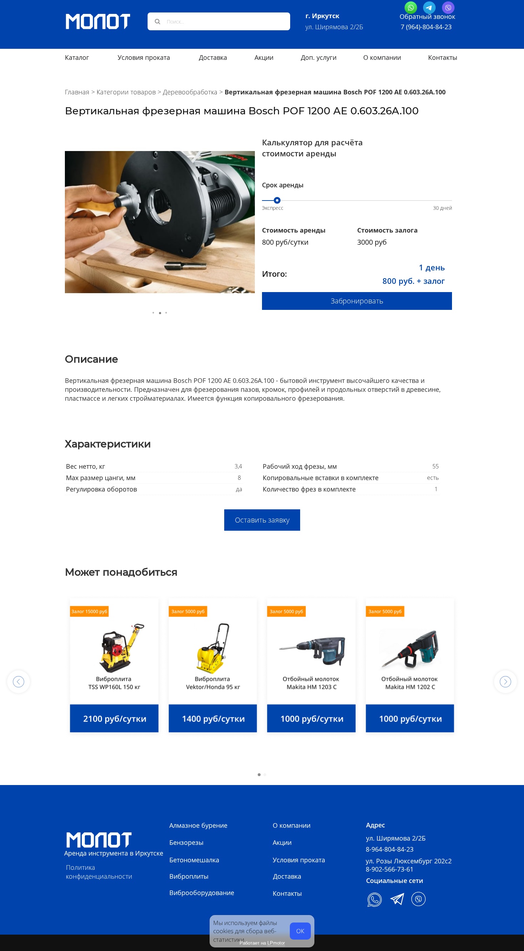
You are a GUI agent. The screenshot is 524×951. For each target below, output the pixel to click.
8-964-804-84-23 (389, 849)
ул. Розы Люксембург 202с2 (409, 861)
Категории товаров (126, 92)
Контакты (442, 57)
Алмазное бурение (198, 825)
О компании (382, 57)
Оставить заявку (262, 520)
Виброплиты (189, 876)
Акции (282, 842)
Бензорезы (186, 842)
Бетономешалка (194, 860)
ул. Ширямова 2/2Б (334, 26)
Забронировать (357, 301)
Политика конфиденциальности (99, 871)
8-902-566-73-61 (389, 869)
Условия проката (144, 57)
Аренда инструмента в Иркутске (113, 853)
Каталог (77, 57)
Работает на (262, 943)
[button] (71, 222)
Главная (77, 92)
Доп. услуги (319, 57)
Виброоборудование (201, 892)
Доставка (287, 876)
